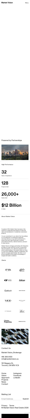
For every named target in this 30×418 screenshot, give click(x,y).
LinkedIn (16, 378)
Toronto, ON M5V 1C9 (10, 365)
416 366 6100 (6, 357)
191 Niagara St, (7, 363)
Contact (4, 384)
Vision (3, 376)
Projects (4, 380)
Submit (26, 399)
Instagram (17, 373)
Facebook (17, 376)
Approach (5, 378)
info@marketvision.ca (9, 359)
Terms (11, 405)
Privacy (4, 405)
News (3, 382)
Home (3, 373)
